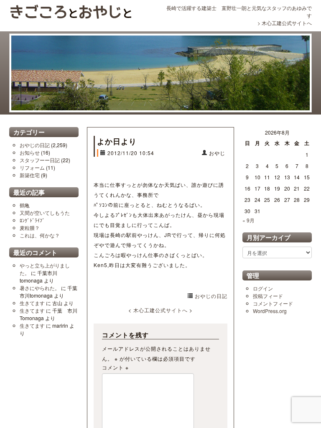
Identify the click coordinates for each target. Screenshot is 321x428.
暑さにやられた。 (40, 287)
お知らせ (30, 152)
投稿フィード (268, 295)
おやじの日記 (35, 144)
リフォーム (32, 167)
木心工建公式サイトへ (287, 22)
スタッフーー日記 (40, 159)
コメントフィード (273, 303)
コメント (115, 367)
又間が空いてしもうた (45, 212)
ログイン (263, 288)
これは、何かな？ (40, 235)
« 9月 (248, 220)
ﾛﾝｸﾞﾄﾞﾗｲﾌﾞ (32, 220)
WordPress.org (270, 310)
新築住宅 (30, 174)
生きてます (32, 302)
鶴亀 (25, 205)
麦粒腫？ (30, 227)
